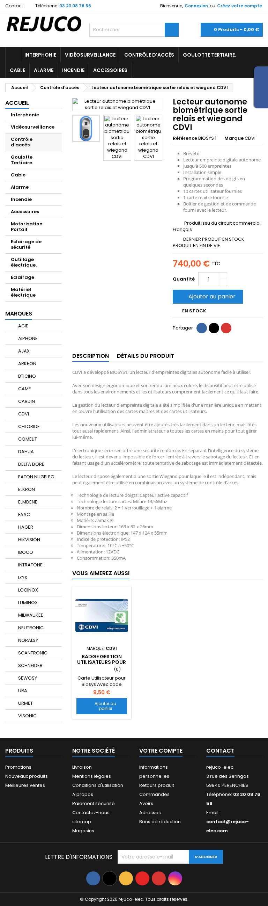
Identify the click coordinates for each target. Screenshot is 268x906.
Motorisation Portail (27, 226)
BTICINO (26, 376)
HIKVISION (28, 539)
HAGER (25, 527)
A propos (82, 794)
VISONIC (27, 715)
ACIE (22, 325)
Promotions (18, 767)
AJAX (23, 351)
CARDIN (26, 401)
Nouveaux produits (26, 776)
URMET (25, 703)
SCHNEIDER (30, 665)
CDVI (23, 414)
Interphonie (40, 54)
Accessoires (110, 70)
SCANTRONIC (32, 653)
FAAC (23, 514)
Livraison (82, 767)
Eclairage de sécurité (26, 244)
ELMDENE (27, 502)
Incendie (73, 70)
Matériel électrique (23, 292)
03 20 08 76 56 (75, 6)
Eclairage (22, 277)
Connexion (196, 6)
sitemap (81, 821)
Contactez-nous (91, 812)
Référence (185, 138)
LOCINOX (27, 590)
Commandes (154, 794)
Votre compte (161, 751)
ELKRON (26, 489)
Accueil (17, 103)
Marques (18, 314)
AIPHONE (27, 338)
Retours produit (156, 785)
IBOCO (25, 552)
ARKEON (26, 363)
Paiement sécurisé (93, 803)
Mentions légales (91, 776)
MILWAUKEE (30, 615)
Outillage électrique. (24, 262)
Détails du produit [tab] (145, 356)
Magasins (83, 830)
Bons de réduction (160, 821)
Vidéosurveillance (90, 54)
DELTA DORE (30, 464)
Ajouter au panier (207, 296)
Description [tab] (90, 356)
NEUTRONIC (30, 627)
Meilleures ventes (25, 785)
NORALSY (27, 640)
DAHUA (25, 451)
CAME (24, 388)
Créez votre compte (239, 6)
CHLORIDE (28, 426)
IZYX (22, 577)
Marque (234, 138)
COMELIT (27, 439)
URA (22, 690)
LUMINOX (27, 602)
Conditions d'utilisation (97, 785)
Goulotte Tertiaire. (209, 54)
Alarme (43, 70)
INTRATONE (30, 564)
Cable (17, 70)
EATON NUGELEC (35, 476)
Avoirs (146, 803)
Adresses (150, 812)
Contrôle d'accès (149, 54)
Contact (14, 6)
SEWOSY (27, 678)
